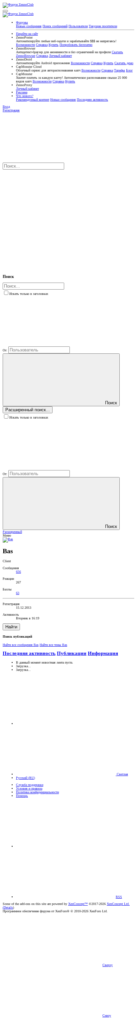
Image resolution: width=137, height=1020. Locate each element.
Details (8, 907)
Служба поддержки (29, 785)
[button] (5, 11)
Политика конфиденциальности (37, 792)
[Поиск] (52, 218)
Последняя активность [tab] (29, 653)
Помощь (22, 796)
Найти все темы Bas (53, 645)
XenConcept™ (78, 904)
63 (17, 593)
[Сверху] (66, 846)
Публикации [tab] (71, 653)
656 (18, 572)
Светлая (122, 774)
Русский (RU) (25, 778)
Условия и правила (29, 788)
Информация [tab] (103, 653)
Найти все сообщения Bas (21, 645)
